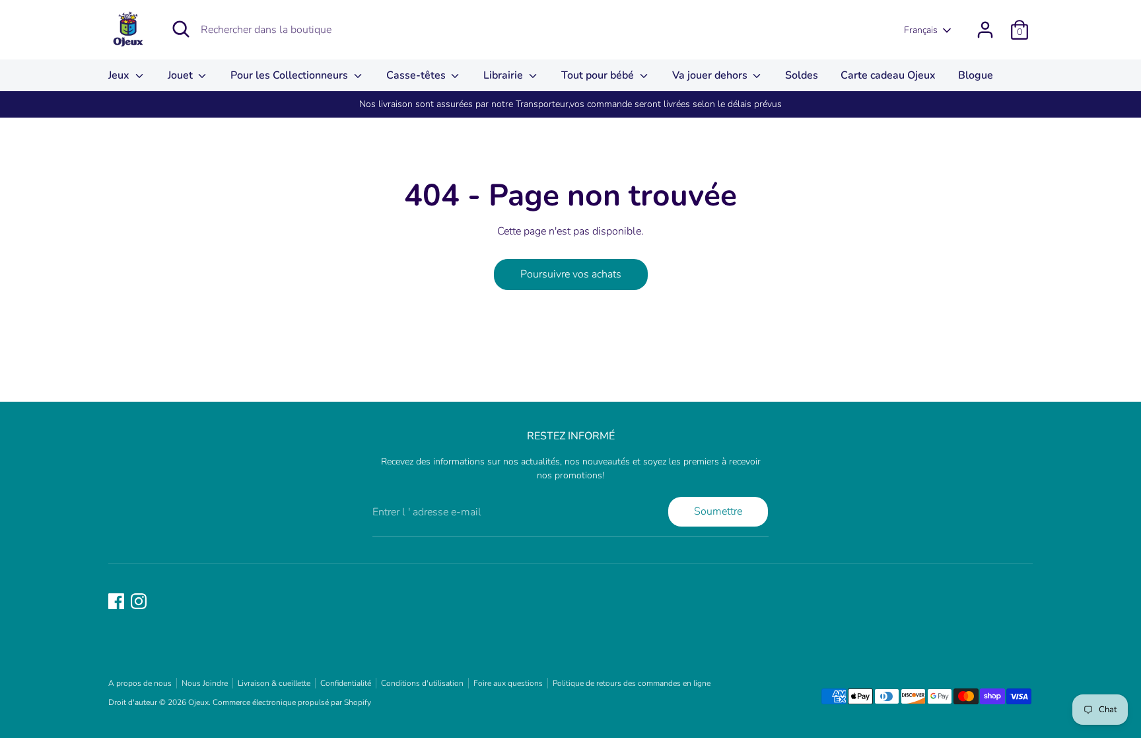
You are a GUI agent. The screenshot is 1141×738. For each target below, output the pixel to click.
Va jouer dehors (711, 75)
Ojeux (198, 702)
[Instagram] (139, 601)
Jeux (120, 75)
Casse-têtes (417, 75)
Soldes (801, 75)
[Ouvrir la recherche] (181, 29)
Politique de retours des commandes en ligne (631, 683)
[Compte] (985, 30)
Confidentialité (345, 683)
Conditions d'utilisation (422, 683)
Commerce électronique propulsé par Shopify (292, 702)
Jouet (181, 75)
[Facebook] (116, 601)
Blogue (975, 75)
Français (921, 30)
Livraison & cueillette (274, 683)
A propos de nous (140, 683)
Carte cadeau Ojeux (888, 75)
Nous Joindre (205, 683)
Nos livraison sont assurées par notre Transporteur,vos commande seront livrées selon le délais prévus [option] (570, 104)
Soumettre (718, 511)
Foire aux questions (508, 683)
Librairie (504, 75)
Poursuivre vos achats (570, 274)
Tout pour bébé (599, 75)
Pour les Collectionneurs (290, 75)
